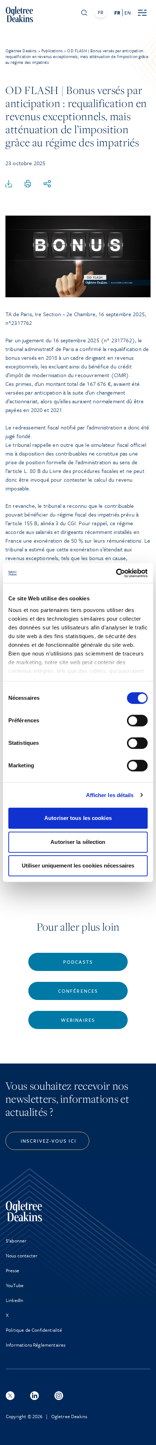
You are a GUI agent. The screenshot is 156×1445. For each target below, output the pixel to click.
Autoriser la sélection (77, 842)
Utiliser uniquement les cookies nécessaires (78, 865)
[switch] (137, 720)
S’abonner (16, 1240)
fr (117, 12)
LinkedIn (14, 1300)
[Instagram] (58, 1395)
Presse (12, 1270)
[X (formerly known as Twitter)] (10, 1395)
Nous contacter (21, 1255)
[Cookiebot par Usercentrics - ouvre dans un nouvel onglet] (116, 573)
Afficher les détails (110, 795)
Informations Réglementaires (35, 1344)
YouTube (15, 1285)
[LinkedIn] (34, 1395)
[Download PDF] (8, 184)
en (127, 12)
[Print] (28, 184)
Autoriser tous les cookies (78, 818)
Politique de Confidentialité (34, 1330)
